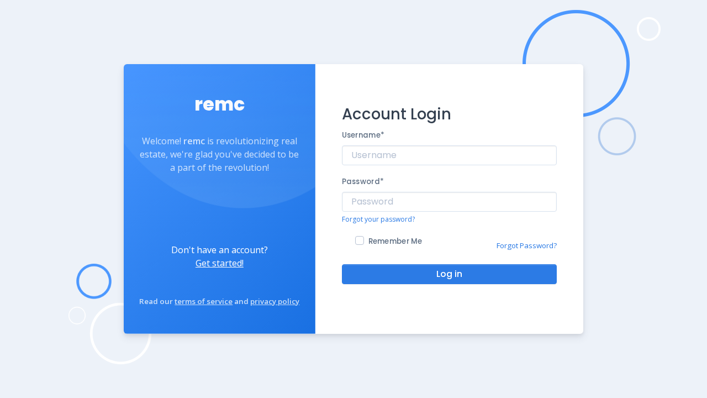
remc (219, 104)
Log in (449, 274)
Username (363, 135)
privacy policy (274, 301)
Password (363, 181)
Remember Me (395, 241)
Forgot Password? (527, 245)
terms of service (204, 301)
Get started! (220, 263)
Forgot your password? (378, 219)
